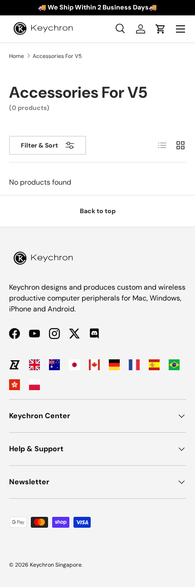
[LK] (14, 365)
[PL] (34, 385)
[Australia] (54, 365)
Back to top (98, 211)
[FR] (134, 365)
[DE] (114, 365)
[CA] (94, 365)
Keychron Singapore (56, 564)
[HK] (14, 385)
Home (16, 56)
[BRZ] (174, 365)
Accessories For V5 (57, 56)
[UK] (34, 365)
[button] (161, 29)
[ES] (154, 365)
